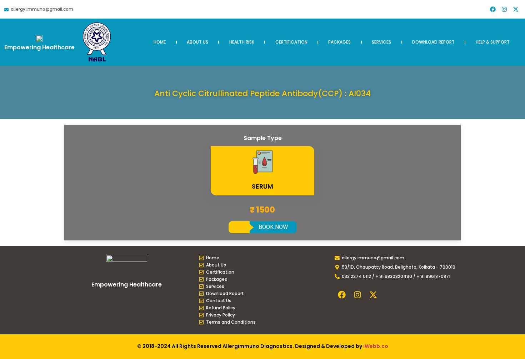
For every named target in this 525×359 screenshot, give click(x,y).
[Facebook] (493, 9)
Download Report (433, 42)
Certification (291, 42)
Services (381, 42)
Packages (339, 42)
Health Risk (241, 42)
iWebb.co (375, 346)
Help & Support (493, 42)
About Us (197, 42)
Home (160, 42)
